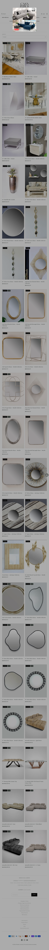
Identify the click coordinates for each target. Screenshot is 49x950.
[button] (35, 9)
